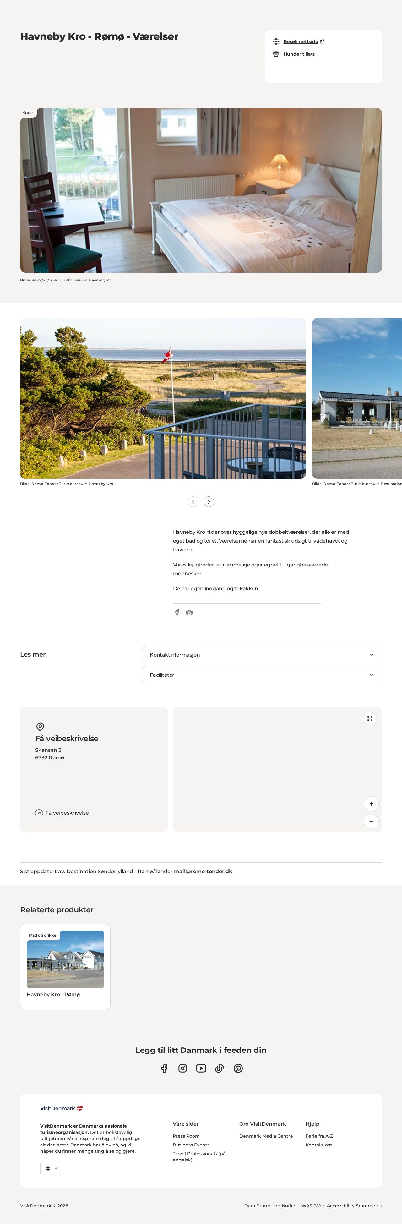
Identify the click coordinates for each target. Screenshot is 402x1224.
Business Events (191, 1145)
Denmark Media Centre (266, 1136)
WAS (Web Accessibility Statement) (342, 1206)
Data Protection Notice (270, 1206)
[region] (277, 769)
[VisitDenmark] (61, 1108)
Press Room (186, 1136)
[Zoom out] (371, 821)
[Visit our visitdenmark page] (201, 1068)
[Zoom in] (371, 803)
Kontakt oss (319, 1145)
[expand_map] (370, 718)
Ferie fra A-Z (319, 1136)
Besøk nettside (301, 41)
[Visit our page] (182, 1068)
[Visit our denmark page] (164, 1068)
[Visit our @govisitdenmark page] (219, 1068)
